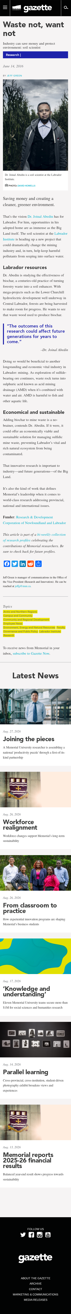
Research (9, 635)
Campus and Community (18, 615)
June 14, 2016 (13, 66)
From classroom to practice (30, 908)
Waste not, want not (33, 29)
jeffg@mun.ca (23, 586)
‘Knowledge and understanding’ (26, 991)
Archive (36, 1283)
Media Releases (35, 1299)
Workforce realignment (20, 824)
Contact (35, 1289)
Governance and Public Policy (21, 631)
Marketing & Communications (35, 1294)
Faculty (61, 627)
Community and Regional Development (26, 619)
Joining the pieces (28, 739)
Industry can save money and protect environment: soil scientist (29, 45)
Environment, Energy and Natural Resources (29, 627)
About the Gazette (35, 1278)
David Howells (26, 185)
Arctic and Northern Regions (20, 611)
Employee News (13, 623)
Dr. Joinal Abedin (40, 216)
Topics (7, 606)
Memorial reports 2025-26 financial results (28, 1160)
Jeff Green (14, 75)
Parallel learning (25, 1072)
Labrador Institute (50, 631)
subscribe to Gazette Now (31, 653)
